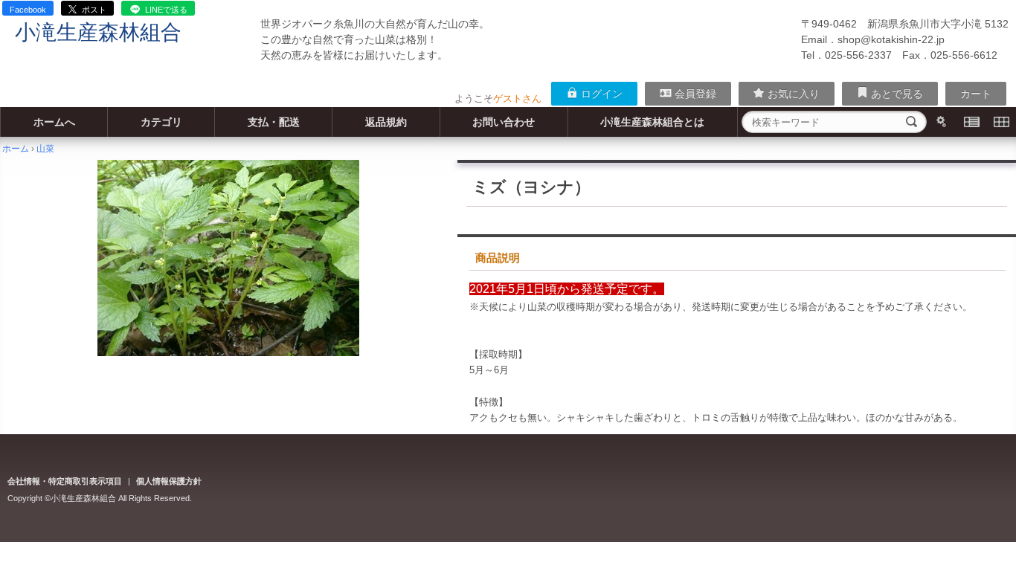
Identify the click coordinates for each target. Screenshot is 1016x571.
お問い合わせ (503, 122)
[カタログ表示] (1001, 122)
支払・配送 (274, 122)
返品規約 (386, 122)
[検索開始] (912, 122)
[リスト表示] (971, 122)
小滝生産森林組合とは (652, 122)
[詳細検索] (941, 122)
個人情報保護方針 (169, 481)
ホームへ (54, 122)
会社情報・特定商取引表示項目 (64, 481)
